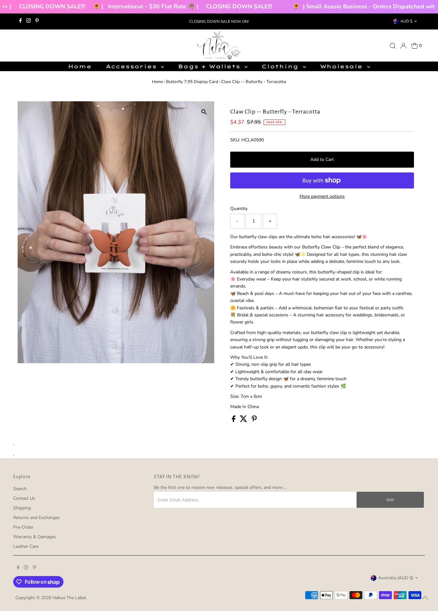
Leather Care (25, 546)
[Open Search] (393, 46)
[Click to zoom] (204, 112)
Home (79, 66)
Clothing (281, 66)
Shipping (22, 508)
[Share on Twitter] (244, 420)
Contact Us (24, 498)
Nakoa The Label (69, 598)
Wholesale (343, 66)
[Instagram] (28, 21)
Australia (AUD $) (395, 578)
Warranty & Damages (34, 537)
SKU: (235, 140)
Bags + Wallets (210, 66)
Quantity (239, 208)
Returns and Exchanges (36, 518)
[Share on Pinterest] (254, 420)
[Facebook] (20, 21)
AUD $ (406, 21)
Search (20, 489)
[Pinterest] (37, 21)
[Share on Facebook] (234, 420)
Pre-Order (23, 527)
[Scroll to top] (425, 598)
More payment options (322, 196)
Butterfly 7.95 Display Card (192, 82)
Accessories (133, 66)
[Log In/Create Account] (403, 46)
